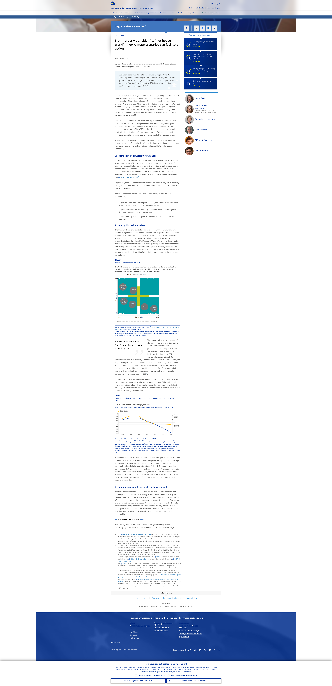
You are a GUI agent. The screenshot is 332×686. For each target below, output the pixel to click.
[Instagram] (205, 650)
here (158, 557)
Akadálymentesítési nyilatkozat (190, 634)
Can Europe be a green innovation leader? (203, 44)
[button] (215, 3)
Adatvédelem (184, 623)
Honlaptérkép (116, 642)
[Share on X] (196, 28)
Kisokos (132, 629)
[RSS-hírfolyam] (219, 650)
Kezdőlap (113, 17)
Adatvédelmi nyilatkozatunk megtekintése (151, 675)
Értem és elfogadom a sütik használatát (138, 681)
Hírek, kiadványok (192, 13)
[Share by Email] (214, 28)
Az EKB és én (200, 8)
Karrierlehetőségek (213, 8)
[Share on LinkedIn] (208, 28)
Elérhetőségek (135, 638)
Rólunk (190, 8)
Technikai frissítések (161, 628)
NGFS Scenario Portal (129, 177)
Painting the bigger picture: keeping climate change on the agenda (204, 71)
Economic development (172, 598)
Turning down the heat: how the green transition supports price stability (202, 58)
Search (212, 3)
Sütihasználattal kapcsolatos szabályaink (183, 675)
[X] (195, 650)
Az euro (172, 13)
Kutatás (180, 13)
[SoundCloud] (214, 650)
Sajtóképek (133, 632)
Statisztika (163, 13)
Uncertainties (191, 598)
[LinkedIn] (200, 650)
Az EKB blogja (136, 17)
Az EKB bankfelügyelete (209, 13)
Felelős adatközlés (161, 631)
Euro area (155, 598)
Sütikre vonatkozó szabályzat (189, 631)
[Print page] (186, 28)
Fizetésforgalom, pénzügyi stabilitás (144, 13)
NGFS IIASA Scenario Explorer (140, 559)
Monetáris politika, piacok (120, 13)
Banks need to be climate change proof (203, 83)
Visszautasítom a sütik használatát (194, 681)
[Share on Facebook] (202, 28)
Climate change (141, 598)
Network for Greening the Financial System (137, 534)
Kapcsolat (133, 635)
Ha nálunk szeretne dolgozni (140, 626)
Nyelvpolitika (184, 637)
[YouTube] (210, 650)
